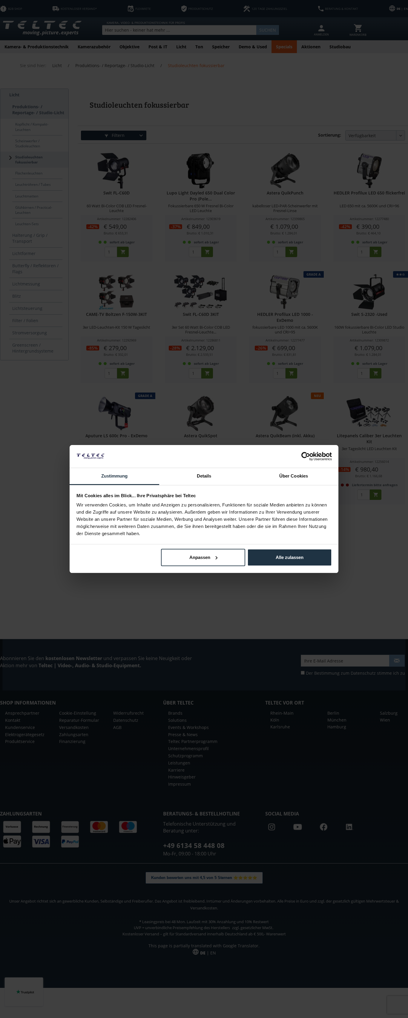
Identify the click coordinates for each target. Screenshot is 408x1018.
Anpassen (199, 557)
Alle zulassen (289, 557)
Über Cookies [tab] (293, 475)
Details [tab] (204, 475)
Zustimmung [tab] (114, 475)
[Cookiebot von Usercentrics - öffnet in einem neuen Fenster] (306, 456)
